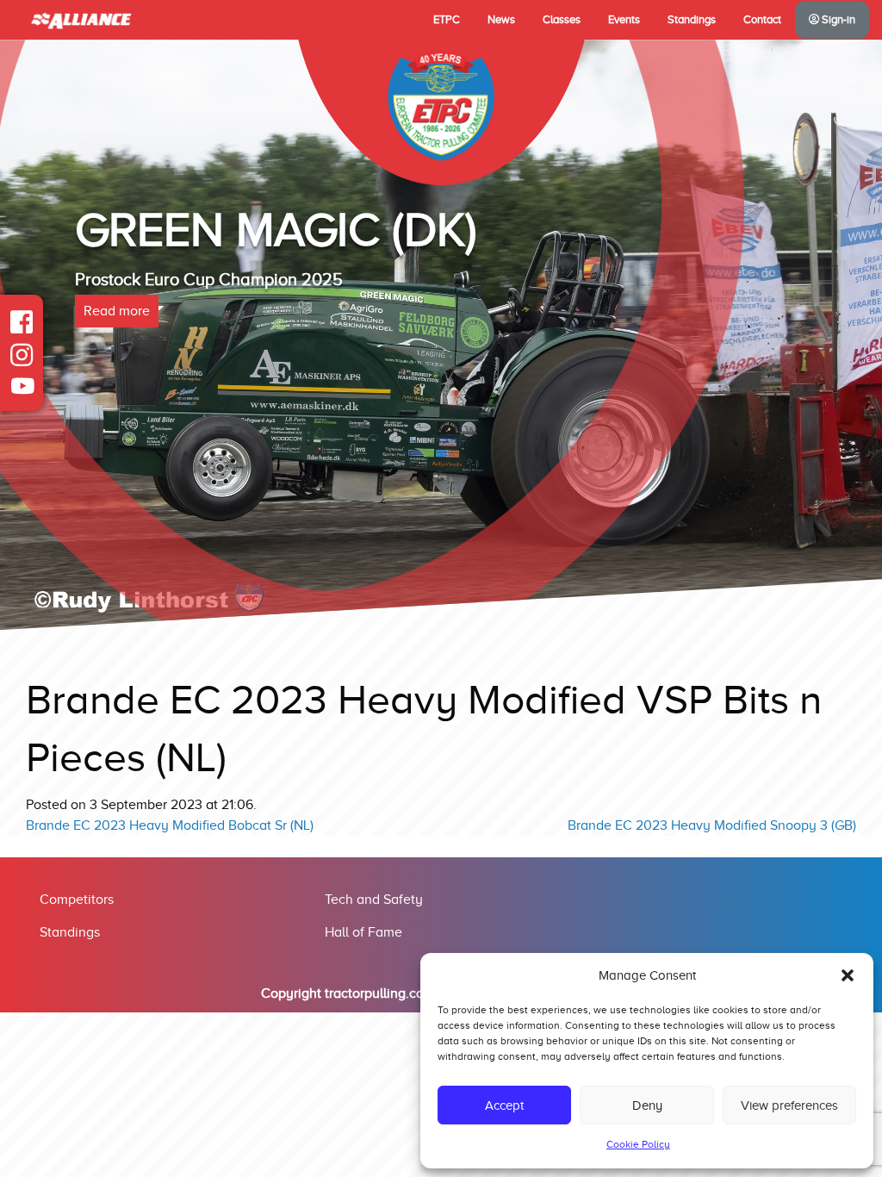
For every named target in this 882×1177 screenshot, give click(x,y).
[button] (847, 975)
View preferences (789, 1105)
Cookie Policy (638, 1144)
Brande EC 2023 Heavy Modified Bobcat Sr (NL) (170, 825)
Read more (117, 311)
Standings (692, 20)
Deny (647, 1105)
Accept (504, 1105)
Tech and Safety (374, 899)
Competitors (77, 899)
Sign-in (837, 20)
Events (624, 20)
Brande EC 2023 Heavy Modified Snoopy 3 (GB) (712, 825)
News (501, 20)
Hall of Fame (363, 932)
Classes (562, 20)
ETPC (446, 20)
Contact (762, 20)
